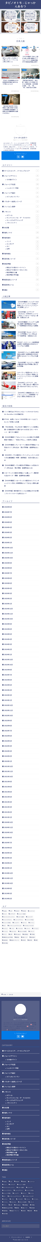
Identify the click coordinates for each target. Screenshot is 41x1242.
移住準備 (21, 264)
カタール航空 (21, 916)
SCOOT (17, 911)
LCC (11, 911)
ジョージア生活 (21, 184)
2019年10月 (8, 883)
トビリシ (6, 928)
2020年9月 (8, 837)
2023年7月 (8, 675)
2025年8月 (8, 568)
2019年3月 (8, 893)
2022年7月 (8, 731)
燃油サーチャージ (15, 940)
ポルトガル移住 (23, 931)
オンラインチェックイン (9, 916)
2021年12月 (8, 766)
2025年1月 (8, 604)
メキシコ (21, 211)
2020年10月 (8, 832)
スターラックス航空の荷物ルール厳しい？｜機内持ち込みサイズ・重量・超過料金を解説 (21, 474)
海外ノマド (21, 233)
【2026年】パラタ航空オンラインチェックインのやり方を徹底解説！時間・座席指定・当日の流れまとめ (21, 457)
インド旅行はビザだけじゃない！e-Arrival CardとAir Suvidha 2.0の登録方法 (21, 413)
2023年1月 (8, 700)
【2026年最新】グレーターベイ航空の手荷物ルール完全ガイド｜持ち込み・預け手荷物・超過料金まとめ (21, 447)
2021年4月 (8, 802)
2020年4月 (8, 853)
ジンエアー (16, 922)
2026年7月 (8, 512)
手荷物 (32, 934)
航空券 (30, 940)
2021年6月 (8, 792)
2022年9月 (8, 720)
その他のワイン (22, 179)
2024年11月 (8, 614)
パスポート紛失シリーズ (21, 201)
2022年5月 (8, 741)
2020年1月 (8, 868)
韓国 (36, 940)
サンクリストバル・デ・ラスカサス (22, 218)
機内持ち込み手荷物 (8, 937)
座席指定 (26, 934)
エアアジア (12, 914)
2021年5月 (8, 797)
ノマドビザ (20, 928)
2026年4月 (8, 527)
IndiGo (5, 911)
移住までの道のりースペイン (22, 267)
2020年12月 (8, 822)
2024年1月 (8, 654)
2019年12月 (8, 873)
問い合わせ (18, 934)
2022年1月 (8, 761)
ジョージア (29, 916)
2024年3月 (8, 644)
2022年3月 (8, 751)
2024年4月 (8, 639)
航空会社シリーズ (21, 280)
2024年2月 (8, 649)
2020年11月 (8, 827)
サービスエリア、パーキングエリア (21, 171)
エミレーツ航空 (22, 914)
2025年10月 (8, 558)
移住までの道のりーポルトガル (22, 270)
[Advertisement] (20, 968)
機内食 (17, 937)
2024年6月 (8, 629)
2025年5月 (8, 583)
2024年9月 (8, 624)
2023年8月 (8, 670)
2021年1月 (8, 817)
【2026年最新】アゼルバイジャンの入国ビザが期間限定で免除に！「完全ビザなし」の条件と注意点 (21, 438)
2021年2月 (8, 812)
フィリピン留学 (21, 206)
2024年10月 (8, 619)
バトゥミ (28, 928)
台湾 (22, 249)
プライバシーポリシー (16, 1237)
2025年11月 (8, 553)
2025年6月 (8, 578)
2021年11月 (8, 771)
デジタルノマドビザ (28, 925)
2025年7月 (8, 573)
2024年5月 (8, 634)
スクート (24, 922)
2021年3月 (8, 807)
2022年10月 (8, 715)
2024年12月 (8, 609)
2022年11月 (8, 710)
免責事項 (28, 1237)
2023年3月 (8, 695)
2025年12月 (8, 548)
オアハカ (22, 215)
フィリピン (35, 928)
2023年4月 (8, 690)
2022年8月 (8, 726)
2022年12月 (8, 705)
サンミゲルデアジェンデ (22, 220)
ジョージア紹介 (21, 193)
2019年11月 (8, 878)
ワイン (5, 934)
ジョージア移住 (7, 922)
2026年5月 (8, 522)
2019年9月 (8, 888)
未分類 (21, 227)
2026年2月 (8, 537)
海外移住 (21, 254)
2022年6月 (8, 736)
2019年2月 (8, 898)
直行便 (23, 940)
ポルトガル (13, 931)
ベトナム (6, 931)
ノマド (12, 928)
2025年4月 (8, 588)
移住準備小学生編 (22, 275)
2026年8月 (8, 507)
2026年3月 (8, 532)
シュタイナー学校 (22, 188)
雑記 (21, 290)
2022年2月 (8, 756)
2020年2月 (8, 863)
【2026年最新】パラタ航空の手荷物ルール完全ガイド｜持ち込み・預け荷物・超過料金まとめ (21, 467)
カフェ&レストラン (22, 196)
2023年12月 (8, 659)
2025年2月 (8, 598)
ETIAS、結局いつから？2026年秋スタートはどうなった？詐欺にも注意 (21, 421)
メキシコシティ (22, 222)
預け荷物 (6, 943)
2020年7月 (8, 842)
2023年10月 (8, 665)
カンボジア (22, 244)
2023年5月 (8, 685)
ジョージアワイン (21, 176)
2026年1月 (8, 542)
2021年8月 (8, 787)
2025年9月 (8, 563)
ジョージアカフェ (8, 919)
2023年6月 (8, 680)
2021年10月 (8, 776)
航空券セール (21, 285)
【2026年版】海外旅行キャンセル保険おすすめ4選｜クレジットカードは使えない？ (21, 492)
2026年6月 (8, 517)
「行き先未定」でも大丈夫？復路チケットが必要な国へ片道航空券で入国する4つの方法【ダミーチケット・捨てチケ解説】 (21, 429)
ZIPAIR (24, 911)
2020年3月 (8, 858)
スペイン (32, 922)
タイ (22, 246)
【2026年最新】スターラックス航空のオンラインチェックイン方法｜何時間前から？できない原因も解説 (21, 483)
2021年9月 (8, 781)
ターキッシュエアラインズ (15, 925)
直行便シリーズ (21, 259)
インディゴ (31, 911)
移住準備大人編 (22, 272)
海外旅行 (21, 238)
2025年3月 (8, 593)
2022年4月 (8, 746)
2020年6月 (8, 848)
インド (22, 241)
